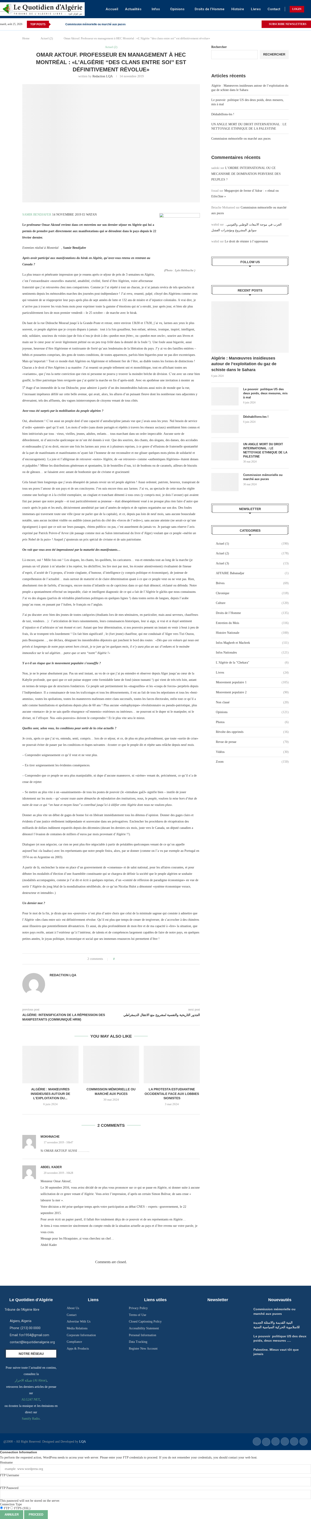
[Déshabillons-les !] (225, 424)
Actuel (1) (252, 543)
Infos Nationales (252, 652)
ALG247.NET (30, 1399)
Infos (156, 9)
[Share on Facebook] (122, 959)
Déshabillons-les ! (222, 114)
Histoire (237, 9)
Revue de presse (252, 742)
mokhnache (50, 1136)
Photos (252, 722)
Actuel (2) (47, 38)
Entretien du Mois (252, 623)
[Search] (308, 9)
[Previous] (55, 24)
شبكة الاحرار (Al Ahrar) (31, 1380)
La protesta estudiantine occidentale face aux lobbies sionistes (172, 1093)
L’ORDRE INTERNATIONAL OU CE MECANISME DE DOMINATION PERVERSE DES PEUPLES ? (246, 173)
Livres (256, 9)
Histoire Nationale (252, 632)
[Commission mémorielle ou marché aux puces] (111, 1064)
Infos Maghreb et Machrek (252, 642)
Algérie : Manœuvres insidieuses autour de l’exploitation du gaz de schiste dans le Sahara (243, 364)
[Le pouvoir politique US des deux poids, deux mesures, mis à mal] (225, 396)
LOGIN (296, 9)
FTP (6, 1508)
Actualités (133, 9)
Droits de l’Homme (209, 9)
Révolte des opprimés (252, 732)
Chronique (252, 593)
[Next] (61, 24)
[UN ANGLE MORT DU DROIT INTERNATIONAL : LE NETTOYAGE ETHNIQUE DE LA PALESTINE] (225, 451)
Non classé (252, 702)
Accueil (112, 9)
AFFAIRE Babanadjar (252, 573)
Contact (274, 9)
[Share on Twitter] (126, 959)
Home (26, 38)
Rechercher (219, 47)
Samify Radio (31, 1418)
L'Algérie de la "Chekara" (252, 662)
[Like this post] (117, 959)
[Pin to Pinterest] (131, 959)
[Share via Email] (135, 959)
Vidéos (252, 752)
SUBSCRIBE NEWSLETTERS (287, 24)
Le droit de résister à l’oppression (246, 241)
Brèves (252, 583)
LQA (82, 1441)
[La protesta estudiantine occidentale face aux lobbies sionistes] (172, 1064)
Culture (252, 603)
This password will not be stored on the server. (30, 1494)
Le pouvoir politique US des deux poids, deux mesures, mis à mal (265, 393)
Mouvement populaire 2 (252, 692)
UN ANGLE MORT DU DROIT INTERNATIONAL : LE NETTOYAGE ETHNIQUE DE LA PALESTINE (265, 450)
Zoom (252, 761)
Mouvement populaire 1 (252, 682)
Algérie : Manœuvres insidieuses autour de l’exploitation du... (50, 1093)
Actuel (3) (252, 563)
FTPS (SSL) (22, 1508)
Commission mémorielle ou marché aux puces (95, 24)
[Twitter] (257, 24)
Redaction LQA (102, 76)
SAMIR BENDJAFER (36, 214)
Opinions (177, 9)
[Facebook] (252, 24)
